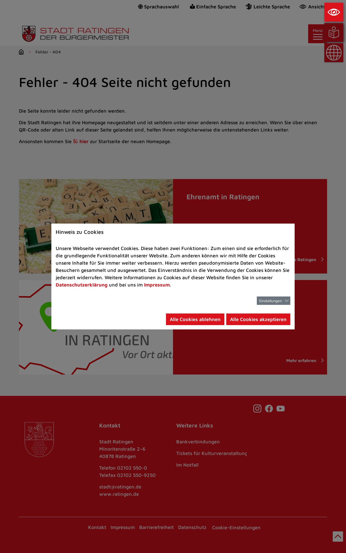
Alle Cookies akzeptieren (258, 319)
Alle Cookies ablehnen (195, 319)
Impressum (157, 285)
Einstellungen (270, 300)
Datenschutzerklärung (82, 285)
